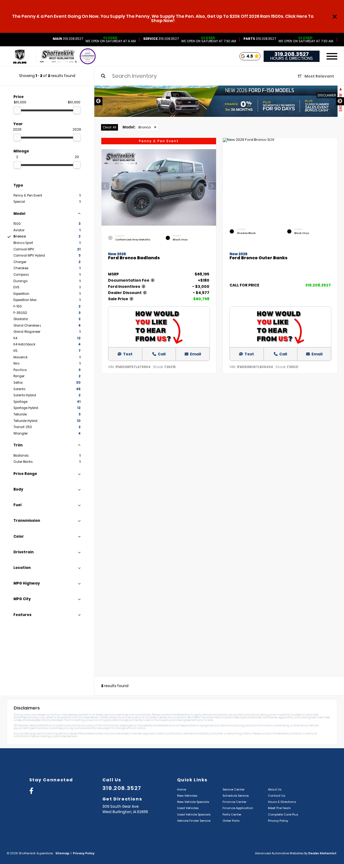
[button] (212, 186)
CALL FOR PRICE (244, 285)
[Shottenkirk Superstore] (58, 56)
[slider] (17, 110)
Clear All (109, 127)
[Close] (335, 16)
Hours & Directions (291, 58)
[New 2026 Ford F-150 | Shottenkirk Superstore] (219, 101)
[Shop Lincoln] (23, 56)
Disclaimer (327, 95)
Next (340, 101)
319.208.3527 (68, 38)
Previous (98, 101)
